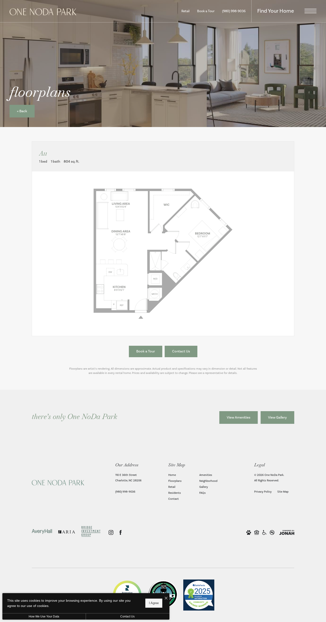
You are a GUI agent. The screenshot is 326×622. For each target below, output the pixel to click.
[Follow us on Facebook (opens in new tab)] (120, 532)
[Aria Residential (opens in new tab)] (67, 533)
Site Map (283, 492)
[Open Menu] (310, 11)
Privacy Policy (263, 492)
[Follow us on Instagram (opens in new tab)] (111, 532)
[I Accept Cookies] (166, 598)
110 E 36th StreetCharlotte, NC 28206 (128, 477)
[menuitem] (180, 475)
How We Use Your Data (44, 616)
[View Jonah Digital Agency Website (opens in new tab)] (286, 533)
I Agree (154, 603)
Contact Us (127, 616)
